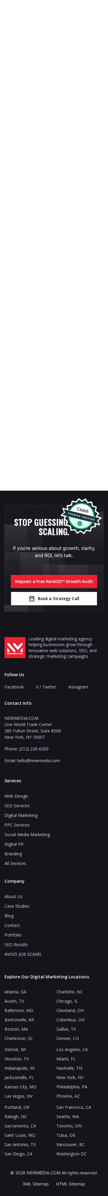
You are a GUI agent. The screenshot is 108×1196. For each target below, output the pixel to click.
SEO (54, 221)
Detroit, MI (15, 1049)
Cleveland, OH (70, 1010)
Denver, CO (67, 1038)
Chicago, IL (67, 1001)
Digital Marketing (21, 815)
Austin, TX (14, 1001)
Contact (12, 925)
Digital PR (13, 844)
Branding (13, 854)
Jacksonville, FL (19, 1077)
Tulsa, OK (65, 1135)
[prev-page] (18, 229)
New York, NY (69, 1077)
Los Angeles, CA (72, 1049)
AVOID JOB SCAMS (22, 954)
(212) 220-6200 (34, 749)
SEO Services (17, 805)
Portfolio (13, 935)
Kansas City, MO (20, 1087)
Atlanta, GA (15, 992)
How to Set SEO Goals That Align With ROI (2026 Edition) (54, 426)
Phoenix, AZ (68, 1096)
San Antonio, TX (20, 1144)
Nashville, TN (69, 1068)
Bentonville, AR (19, 1020)
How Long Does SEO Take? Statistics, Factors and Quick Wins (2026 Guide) (54, 248)
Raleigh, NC (15, 1116)
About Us (13, 896)
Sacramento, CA (20, 1126)
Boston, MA (16, 1029)
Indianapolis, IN (19, 1068)
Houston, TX (16, 1059)
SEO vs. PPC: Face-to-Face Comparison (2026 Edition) (54, 342)
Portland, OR (16, 1107)
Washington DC (71, 1154)
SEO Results (16, 944)
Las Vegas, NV (18, 1096)
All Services (15, 863)
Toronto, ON (69, 1126)
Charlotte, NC (69, 992)
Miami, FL (66, 1059)
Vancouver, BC (70, 1144)
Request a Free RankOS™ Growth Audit (54, 581)
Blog (9, 915)
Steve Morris (54, 298)
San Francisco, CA (73, 1107)
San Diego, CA (18, 1154)
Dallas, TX (66, 1029)
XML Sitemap (36, 1183)
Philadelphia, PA (71, 1087)
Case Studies (16, 906)
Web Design (16, 796)
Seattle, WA (67, 1116)
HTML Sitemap (70, 1183)
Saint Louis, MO (19, 1135)
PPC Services (17, 825)
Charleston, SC (18, 1038)
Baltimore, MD (18, 1010)
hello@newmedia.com (38, 760)
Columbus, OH (70, 1020)
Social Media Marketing (27, 834)
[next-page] (90, 229)
